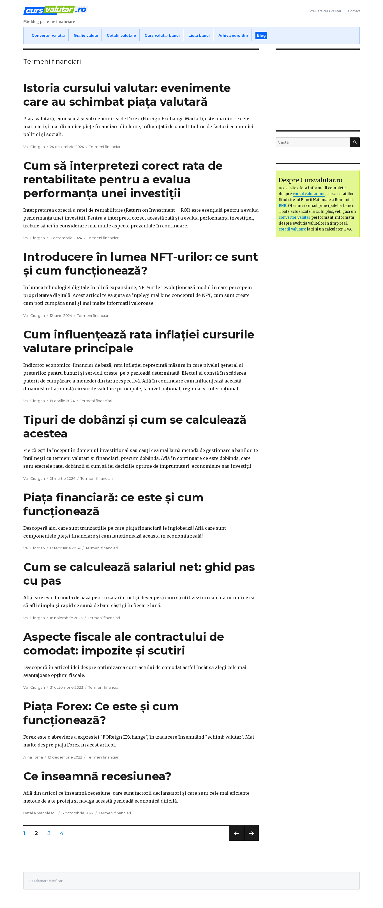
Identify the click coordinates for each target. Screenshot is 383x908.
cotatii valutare (292, 229)
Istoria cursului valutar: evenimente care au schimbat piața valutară (127, 95)
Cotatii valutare (121, 35)
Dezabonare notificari (46, 881)
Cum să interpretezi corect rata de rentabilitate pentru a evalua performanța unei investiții (123, 179)
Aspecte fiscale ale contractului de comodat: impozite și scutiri (123, 643)
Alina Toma (33, 757)
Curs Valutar (56, 13)
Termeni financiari (105, 146)
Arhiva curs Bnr (233, 35)
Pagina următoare (250, 840)
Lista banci (199, 35)
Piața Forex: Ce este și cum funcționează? (101, 713)
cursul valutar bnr (309, 194)
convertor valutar (294, 217)
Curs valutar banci (162, 35)
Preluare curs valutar (325, 11)
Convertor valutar (48, 35)
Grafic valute (86, 35)
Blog (261, 35)
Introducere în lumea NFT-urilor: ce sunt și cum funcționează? (140, 263)
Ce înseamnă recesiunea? (97, 776)
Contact (354, 11)
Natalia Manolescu (40, 813)
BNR (282, 205)
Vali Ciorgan (34, 146)
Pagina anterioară (235, 840)
